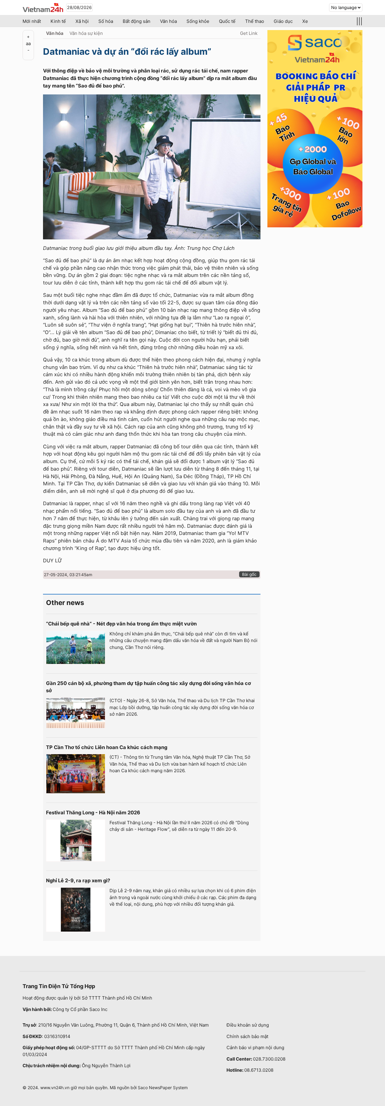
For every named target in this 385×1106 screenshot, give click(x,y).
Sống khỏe (197, 21)
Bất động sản (136, 21)
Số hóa (105, 21)
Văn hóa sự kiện (86, 33)
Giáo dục (283, 21)
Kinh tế (58, 21)
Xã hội (82, 21)
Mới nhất (32, 21)
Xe (305, 21)
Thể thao (254, 21)
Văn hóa (168, 21)
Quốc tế (227, 21)
